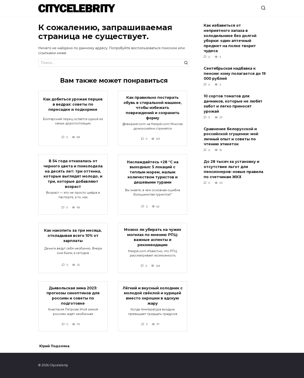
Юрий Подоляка (54, 346)
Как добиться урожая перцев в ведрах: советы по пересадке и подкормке (73, 104)
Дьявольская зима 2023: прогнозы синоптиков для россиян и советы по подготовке (73, 295)
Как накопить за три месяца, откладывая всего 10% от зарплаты (73, 235)
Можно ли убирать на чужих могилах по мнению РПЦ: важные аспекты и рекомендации (152, 237)
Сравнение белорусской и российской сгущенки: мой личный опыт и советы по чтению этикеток (231, 136)
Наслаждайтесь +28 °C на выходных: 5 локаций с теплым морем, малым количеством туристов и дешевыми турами (152, 172)
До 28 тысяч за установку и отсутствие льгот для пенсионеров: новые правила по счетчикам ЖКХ (233, 169)
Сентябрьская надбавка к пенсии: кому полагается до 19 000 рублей (235, 73)
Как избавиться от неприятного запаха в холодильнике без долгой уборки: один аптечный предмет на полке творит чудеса (230, 38)
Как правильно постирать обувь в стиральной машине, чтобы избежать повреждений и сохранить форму (152, 107)
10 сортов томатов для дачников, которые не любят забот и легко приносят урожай (233, 103)
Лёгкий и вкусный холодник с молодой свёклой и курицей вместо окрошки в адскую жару (153, 295)
